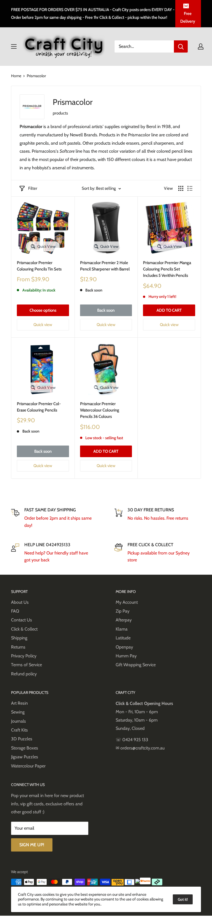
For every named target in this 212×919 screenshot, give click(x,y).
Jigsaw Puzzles (24, 756)
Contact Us (21, 620)
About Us (20, 602)
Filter (32, 188)
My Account (127, 602)
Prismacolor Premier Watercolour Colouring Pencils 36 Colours (99, 410)
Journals (18, 721)
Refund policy (24, 673)
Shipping (19, 638)
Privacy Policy (23, 655)
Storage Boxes (24, 748)
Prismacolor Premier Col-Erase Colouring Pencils (39, 407)
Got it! (183, 899)
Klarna (122, 629)
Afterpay (124, 620)
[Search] (181, 46)
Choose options (43, 310)
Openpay (124, 647)
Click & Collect (24, 629)
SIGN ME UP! (31, 844)
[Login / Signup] (200, 46)
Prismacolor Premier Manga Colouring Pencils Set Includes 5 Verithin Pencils (167, 269)
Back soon (106, 310)
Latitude (123, 638)
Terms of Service (26, 664)
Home (16, 75)
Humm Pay (126, 655)
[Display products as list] (189, 188)
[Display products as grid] (180, 188)
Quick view (42, 324)
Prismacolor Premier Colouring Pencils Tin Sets (39, 266)
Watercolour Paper (28, 766)
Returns (18, 647)
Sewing (18, 712)
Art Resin (19, 703)
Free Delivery (187, 17)
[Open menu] (14, 46)
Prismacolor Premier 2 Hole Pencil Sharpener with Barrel (105, 266)
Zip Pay (122, 611)
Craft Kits (19, 730)
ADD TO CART (169, 310)
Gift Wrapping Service (136, 664)
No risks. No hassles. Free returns (158, 518)
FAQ (15, 611)
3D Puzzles (21, 738)
